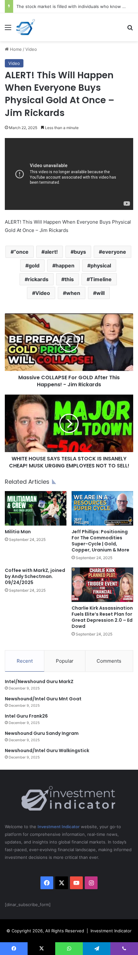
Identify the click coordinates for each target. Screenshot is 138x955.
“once (21, 252)
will (100, 293)
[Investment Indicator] (25, 27)
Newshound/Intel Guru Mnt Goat (43, 699)
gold (34, 265)
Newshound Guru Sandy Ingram (42, 733)
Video (31, 49)
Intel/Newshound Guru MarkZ (39, 681)
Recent (25, 661)
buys (80, 252)
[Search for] (130, 29)
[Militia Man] (35, 508)
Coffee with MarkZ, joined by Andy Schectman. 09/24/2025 (35, 576)
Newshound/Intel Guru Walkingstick (47, 750)
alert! (51, 252)
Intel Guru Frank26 (26, 716)
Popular (64, 661)
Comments (109, 661)
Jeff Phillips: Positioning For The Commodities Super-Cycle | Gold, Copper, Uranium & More (100, 540)
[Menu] (8, 29)
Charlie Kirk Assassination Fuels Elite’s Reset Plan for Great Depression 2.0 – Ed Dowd (102, 617)
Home (15, 49)
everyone (114, 252)
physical (101, 265)
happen (65, 265)
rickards (38, 279)
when (73, 293)
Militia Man (18, 531)
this (69, 279)
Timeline (101, 279)
